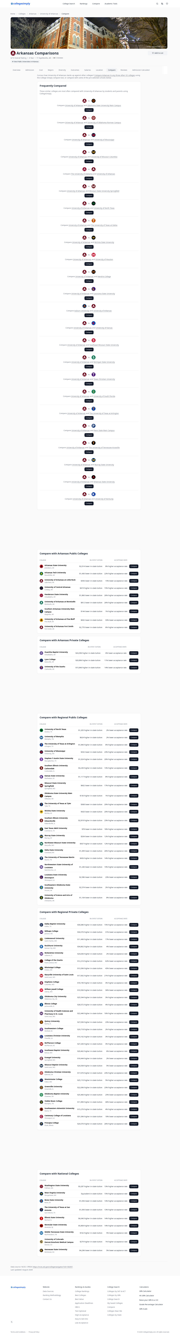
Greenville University (53, 1086)
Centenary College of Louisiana (58, 1115)
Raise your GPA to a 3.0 (148, 1300)
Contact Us (47, 1299)
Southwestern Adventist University (59, 1108)
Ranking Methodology (52, 1295)
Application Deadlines (84, 1303)
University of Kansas (104, 328)
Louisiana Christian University (57, 1035)
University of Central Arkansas (57, 587)
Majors (51, 70)
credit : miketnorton (153, 47)
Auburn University (81, 311)
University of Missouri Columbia (104, 157)
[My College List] (167, 3)
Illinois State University (54, 1217)
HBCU (77, 1307)
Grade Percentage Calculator (151, 1304)
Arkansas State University (104, 482)
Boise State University (54, 1200)
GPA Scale (143, 1309)
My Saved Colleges (115, 1303)
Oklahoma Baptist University (57, 1094)
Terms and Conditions (18, 1332)
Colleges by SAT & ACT (116, 1291)
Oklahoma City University (55, 996)
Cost (41, 70)
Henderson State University (56, 594)
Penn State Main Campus (104, 430)
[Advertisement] (23, 111)
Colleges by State (114, 1315)
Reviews (124, 70)
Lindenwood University (54, 938)
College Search (113, 1299)
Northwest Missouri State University (60, 843)
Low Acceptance (81, 1323)
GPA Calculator (145, 1291)
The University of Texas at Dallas (104, 225)
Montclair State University (56, 1225)
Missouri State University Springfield (104, 191)
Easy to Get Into (81, 1319)
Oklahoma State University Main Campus (104, 105)
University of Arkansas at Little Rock (60, 580)
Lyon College (50, 659)
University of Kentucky (104, 499)
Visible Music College (53, 1101)
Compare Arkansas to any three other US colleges (114, 75)
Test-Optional (80, 1311)
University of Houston (104, 259)
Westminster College (53, 1079)
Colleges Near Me (114, 1311)
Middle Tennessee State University (59, 1232)
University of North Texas (104, 208)
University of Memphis (54, 736)
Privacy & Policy (34, 1332)
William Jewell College (54, 989)
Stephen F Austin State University (59, 758)
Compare (96, 3)
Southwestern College (54, 1028)
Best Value (79, 1299)
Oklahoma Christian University (58, 1072)
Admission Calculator (141, 70)
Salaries (87, 70)
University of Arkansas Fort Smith (59, 626)
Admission (29, 70)
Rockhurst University (53, 945)
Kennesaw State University (56, 1249)
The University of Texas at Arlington (104, 413)
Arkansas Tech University (55, 572)
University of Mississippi (104, 139)
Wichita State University (104, 242)
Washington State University (57, 1185)
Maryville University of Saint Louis (59, 974)
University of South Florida (104, 396)
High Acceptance (82, 1315)
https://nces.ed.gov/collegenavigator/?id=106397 (53, 1267)
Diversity (62, 70)
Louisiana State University (104, 293)
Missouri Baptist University (56, 1065)
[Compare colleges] (162, 3)
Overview (16, 70)
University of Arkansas (74, 105)
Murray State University (104, 464)
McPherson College (53, 1043)
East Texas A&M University (56, 828)
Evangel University (52, 1057)
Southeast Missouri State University (104, 345)
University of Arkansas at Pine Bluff (60, 619)
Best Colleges (80, 1295)
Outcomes (75, 70)
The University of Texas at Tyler (58, 803)
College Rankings (82, 1291)
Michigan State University (104, 362)
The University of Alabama (82, 174)
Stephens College (52, 982)
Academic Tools (111, 3)
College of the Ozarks (54, 960)
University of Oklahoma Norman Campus (104, 122)
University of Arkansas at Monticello (60, 601)
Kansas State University (55, 776)
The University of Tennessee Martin (59, 857)
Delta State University (54, 850)
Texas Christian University (104, 379)
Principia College (52, 1123)
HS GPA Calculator (146, 1295)
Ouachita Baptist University (56, 652)
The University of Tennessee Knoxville (104, 447)
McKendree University (54, 953)
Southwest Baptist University (57, 1050)
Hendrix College (104, 276)
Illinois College (51, 1003)
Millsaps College (51, 931)
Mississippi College (52, 967)
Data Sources (48, 1291)
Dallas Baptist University (55, 924)
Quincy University (52, 1021)
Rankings (83, 3)
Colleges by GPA (113, 1295)
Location (99, 70)
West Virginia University (55, 1193)
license (164, 47)
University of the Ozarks (55, 666)
